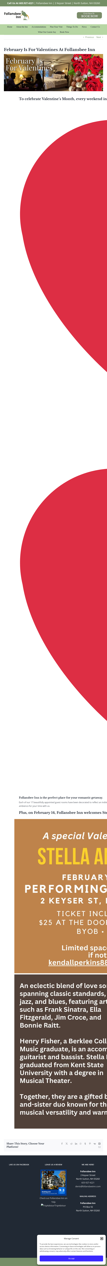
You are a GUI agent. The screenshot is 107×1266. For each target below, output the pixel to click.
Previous (89, 37)
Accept (71, 1258)
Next (98, 37)
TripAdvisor (60, 1205)
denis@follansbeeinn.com (88, 1186)
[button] (101, 1238)
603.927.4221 (26, 3)
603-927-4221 (87, 1182)
